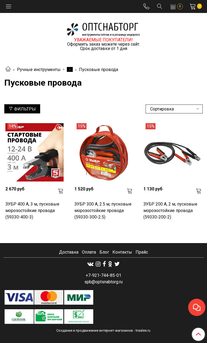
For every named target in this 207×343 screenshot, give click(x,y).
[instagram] (98, 264)
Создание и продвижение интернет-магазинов (94, 330)
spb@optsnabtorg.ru (103, 281)
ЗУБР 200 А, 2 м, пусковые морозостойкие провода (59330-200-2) (170, 210)
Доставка (68, 252)
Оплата (89, 252)
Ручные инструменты (39, 69)
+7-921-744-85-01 (103, 275)
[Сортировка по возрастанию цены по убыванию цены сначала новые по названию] (174, 109)
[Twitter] (117, 264)
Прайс (142, 252)
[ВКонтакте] (90, 264)
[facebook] (104, 264)
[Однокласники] (110, 264)
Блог (104, 252)
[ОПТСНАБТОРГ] (103, 28)
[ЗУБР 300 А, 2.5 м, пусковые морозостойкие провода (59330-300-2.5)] (103, 152)
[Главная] (8, 69)
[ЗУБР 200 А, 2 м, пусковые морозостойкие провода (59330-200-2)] (172, 152)
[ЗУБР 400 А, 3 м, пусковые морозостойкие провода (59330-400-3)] (34, 152)
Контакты (122, 252)
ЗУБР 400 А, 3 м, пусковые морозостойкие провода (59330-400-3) (32, 210)
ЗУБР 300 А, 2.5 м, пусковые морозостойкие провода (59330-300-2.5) (103, 210)
